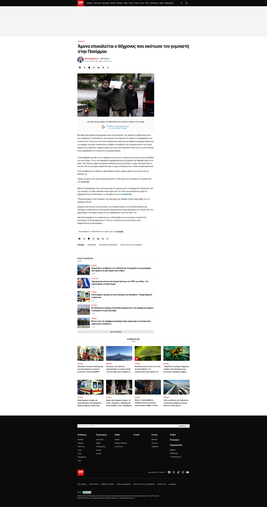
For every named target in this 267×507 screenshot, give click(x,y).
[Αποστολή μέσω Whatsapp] (94, 67)
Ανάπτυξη (99, 439)
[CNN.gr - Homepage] (80, 3)
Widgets (173, 450)
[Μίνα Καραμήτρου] (80, 60)
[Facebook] (169, 472)
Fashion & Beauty (121, 443)
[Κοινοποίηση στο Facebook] (80, 67)
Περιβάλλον (82, 457)
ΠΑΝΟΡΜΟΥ (91, 245)
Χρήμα (98, 443)
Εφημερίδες (169, 3)
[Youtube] (187, 472)
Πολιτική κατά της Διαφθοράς (144, 484)
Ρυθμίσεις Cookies (107, 484)
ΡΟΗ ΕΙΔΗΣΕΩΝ (85, 258)
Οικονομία (105, 3)
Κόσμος (120, 3)
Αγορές (98, 450)
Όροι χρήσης (82, 484)
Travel (136, 3)
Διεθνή (98, 453)
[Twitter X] (174, 472)
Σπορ (142, 3)
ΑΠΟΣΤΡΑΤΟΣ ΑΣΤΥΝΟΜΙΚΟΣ (131, 245)
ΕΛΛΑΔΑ (81, 41)
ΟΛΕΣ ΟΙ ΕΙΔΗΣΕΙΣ (116, 332)
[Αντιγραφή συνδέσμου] (103, 67)
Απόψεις (155, 443)
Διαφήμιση (172, 484)
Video (161, 3)
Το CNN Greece (175, 457)
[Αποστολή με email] (108, 67)
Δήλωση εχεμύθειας (124, 484)
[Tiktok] (178, 472)
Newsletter (174, 453)
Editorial (154, 439)
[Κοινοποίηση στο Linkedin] (98, 67)
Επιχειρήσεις (101, 446)
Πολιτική (97, 3)
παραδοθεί (127, 194)
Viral (79, 461)
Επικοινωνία (161, 484)
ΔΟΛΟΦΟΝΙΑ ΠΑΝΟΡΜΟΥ (108, 245)
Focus (131, 3)
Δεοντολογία (93, 484)
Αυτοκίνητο (154, 3)
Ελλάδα (113, 3)
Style (125, 3)
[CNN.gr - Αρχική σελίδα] (80, 472)
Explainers (155, 446)
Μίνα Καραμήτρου (92, 59)
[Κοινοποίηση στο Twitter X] (84, 67)
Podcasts (174, 440)
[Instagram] (183, 472)
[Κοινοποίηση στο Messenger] (89, 67)
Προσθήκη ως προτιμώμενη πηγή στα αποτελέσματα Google (117, 127)
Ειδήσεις (90, 3)
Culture (117, 439)
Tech (146, 3)
